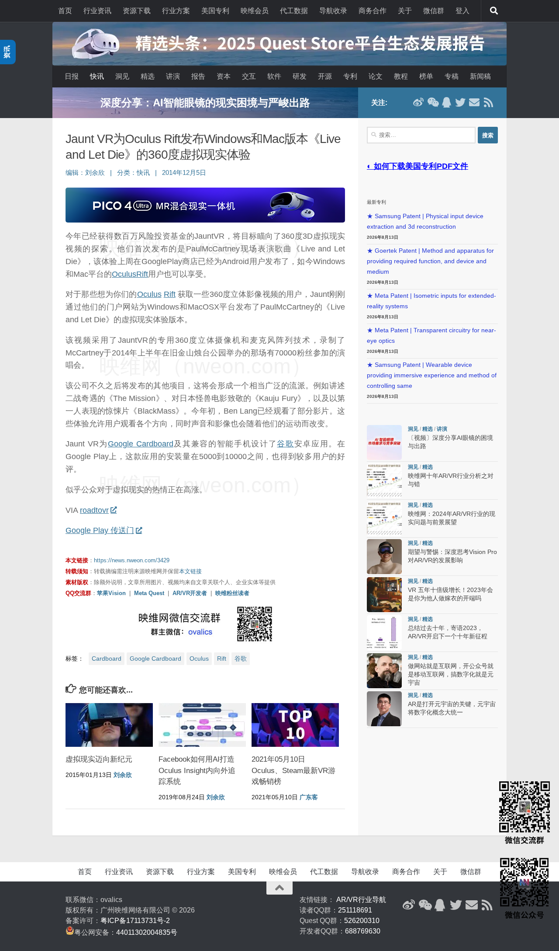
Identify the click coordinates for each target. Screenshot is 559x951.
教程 (401, 76)
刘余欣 (95, 172)
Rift (142, 274)
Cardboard (106, 658)
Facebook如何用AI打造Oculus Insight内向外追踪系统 (197, 770)
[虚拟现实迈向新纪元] (109, 725)
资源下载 (137, 10)
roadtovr (94, 510)
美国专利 (215, 10)
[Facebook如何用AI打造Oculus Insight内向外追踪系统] (202, 725)
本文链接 (190, 571)
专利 (350, 76)
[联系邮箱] (474, 102)
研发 (300, 76)
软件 (274, 76)
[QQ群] (446, 102)
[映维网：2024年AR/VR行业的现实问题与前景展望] (384, 518)
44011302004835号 (146, 932)
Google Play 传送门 (100, 530)
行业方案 (176, 10)
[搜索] (494, 11)
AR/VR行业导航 (361, 899)
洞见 (122, 76)
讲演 (173, 76)
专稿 (452, 76)
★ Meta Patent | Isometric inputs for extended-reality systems (431, 301)
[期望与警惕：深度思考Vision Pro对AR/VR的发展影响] (384, 556)
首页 (65, 10)
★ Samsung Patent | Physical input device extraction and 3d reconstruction (425, 221)
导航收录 (333, 10)
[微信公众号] (432, 102)
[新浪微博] (418, 102)
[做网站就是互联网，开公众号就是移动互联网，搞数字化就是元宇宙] (384, 670)
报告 (198, 76)
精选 (148, 76)
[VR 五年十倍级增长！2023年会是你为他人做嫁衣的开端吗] (384, 594)
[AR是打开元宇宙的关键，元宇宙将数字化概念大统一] (384, 708)
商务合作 (372, 10)
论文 (376, 76)
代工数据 (294, 10)
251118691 (355, 910)
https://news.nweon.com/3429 (131, 560)
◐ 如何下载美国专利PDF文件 (417, 166)
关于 (405, 10)
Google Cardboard (140, 443)
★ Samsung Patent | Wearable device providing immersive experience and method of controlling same (432, 375)
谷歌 (285, 443)
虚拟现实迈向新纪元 (99, 759)
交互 (249, 76)
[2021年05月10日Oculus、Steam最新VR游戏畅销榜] (295, 725)
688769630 (362, 931)
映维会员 (255, 10)
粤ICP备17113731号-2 (135, 920)
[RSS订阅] (488, 102)
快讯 (97, 76)
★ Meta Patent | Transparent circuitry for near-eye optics (431, 335)
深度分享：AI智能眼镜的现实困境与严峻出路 (205, 102)
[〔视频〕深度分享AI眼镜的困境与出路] (384, 442)
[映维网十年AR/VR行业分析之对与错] (384, 480)
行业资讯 (97, 10)
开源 (325, 76)
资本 (224, 76)
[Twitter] (460, 102)
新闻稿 (480, 76)
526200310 (362, 920)
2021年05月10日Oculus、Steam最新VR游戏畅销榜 (293, 770)
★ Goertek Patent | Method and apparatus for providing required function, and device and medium (430, 261)
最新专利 (376, 202)
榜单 (426, 76)
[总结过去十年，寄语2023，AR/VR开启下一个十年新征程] (384, 632)
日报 (72, 76)
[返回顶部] (279, 888)
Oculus (124, 274)
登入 (462, 10)
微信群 (433, 10)
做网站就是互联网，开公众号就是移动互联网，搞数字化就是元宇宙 (450, 674)
